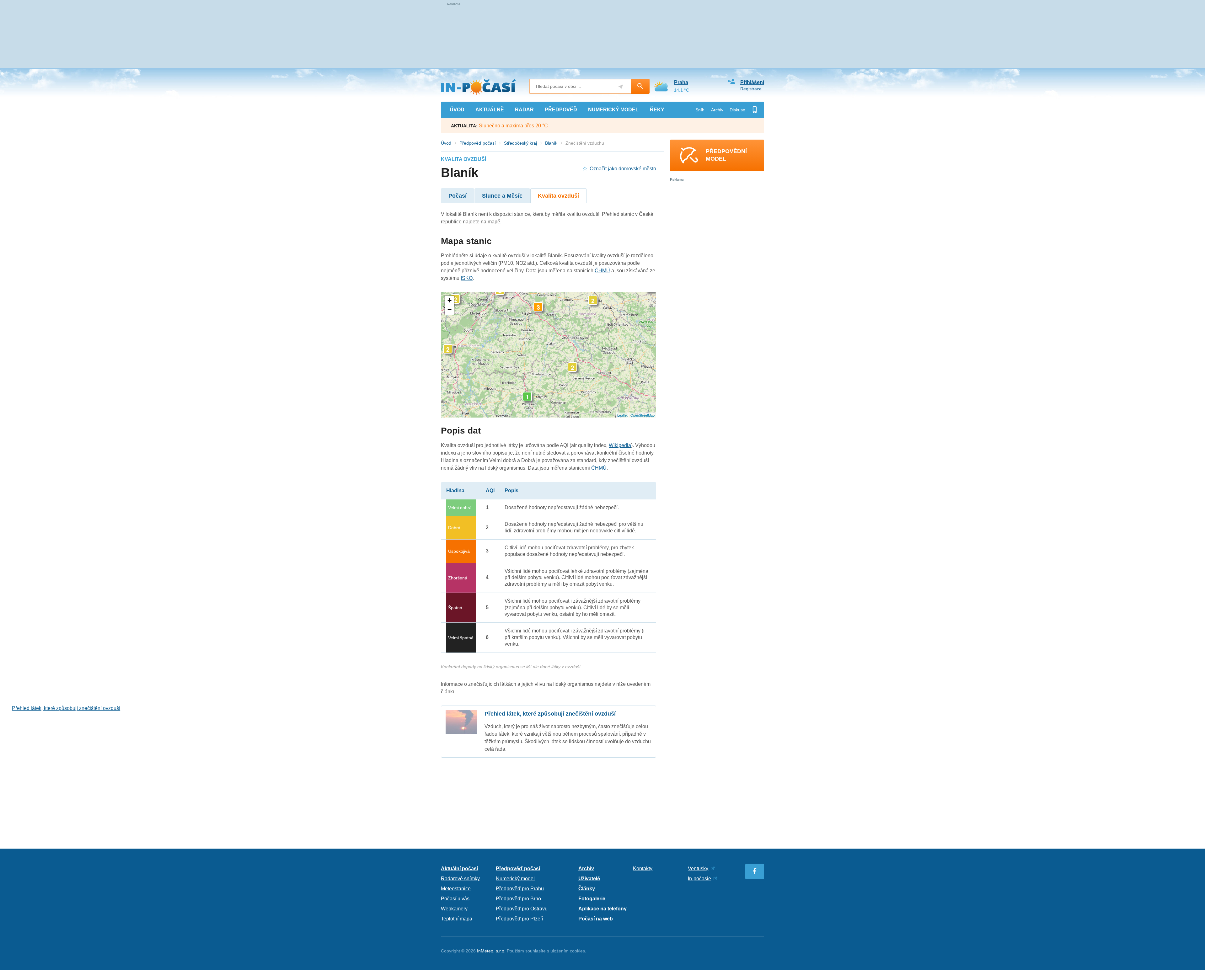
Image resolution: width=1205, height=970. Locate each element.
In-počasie (699, 878)
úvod (457, 109)
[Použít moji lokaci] (621, 86)
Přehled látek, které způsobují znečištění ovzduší (548, 731)
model (613, 109)
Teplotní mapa (456, 918)
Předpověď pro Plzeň (519, 918)
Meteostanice (456, 888)
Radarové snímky (460, 878)
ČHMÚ (602, 270)
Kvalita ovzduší (558, 196)
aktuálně (489, 109)
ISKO (467, 278)
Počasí (457, 196)
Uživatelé (589, 878)
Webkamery (454, 908)
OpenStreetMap (642, 415)
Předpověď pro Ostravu (522, 908)
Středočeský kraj (520, 143)
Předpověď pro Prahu (520, 888)
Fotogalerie (591, 898)
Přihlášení (752, 82)
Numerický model (515, 878)
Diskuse (737, 109)
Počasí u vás (455, 898)
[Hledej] (640, 86)
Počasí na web (595, 918)
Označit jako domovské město (623, 168)
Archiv (717, 109)
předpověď (561, 109)
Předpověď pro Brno (518, 898)
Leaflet (622, 415)
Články (586, 888)
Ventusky (698, 868)
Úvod (446, 143)
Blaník (551, 143)
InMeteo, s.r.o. (491, 950)
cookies (577, 950)
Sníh (699, 109)
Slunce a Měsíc (502, 196)
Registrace (751, 88)
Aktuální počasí (459, 868)
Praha (681, 82)
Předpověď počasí (477, 143)
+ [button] (449, 300)
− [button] (449, 310)
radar (524, 109)
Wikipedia (620, 445)
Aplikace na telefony (602, 908)
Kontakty (642, 868)
